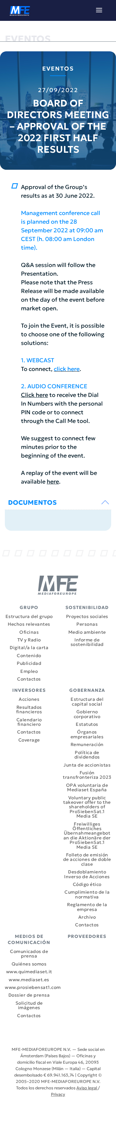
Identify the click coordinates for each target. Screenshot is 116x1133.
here (53, 481)
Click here (34, 395)
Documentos (32, 502)
